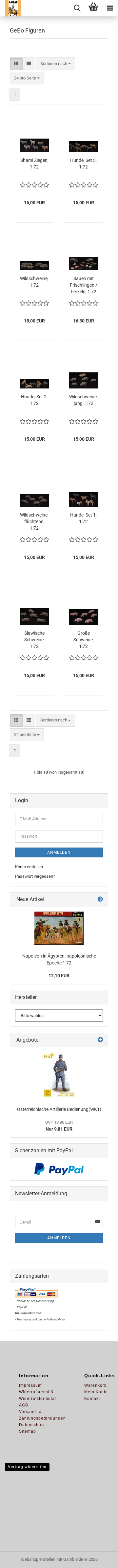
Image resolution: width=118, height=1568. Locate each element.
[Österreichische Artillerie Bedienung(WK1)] (59, 1075)
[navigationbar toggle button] (110, 8)
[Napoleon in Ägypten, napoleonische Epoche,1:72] (59, 928)
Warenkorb (95, 1385)
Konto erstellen (29, 866)
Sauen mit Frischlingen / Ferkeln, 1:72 (83, 285)
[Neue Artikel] (100, 899)
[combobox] (55, 63)
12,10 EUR (59, 975)
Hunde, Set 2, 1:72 (34, 400)
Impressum (30, 1385)
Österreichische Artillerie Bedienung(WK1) (59, 1109)
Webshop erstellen (38, 1559)
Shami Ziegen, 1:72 (34, 163)
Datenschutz (32, 1425)
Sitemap (27, 1431)
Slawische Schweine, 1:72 (34, 639)
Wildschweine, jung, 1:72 (83, 400)
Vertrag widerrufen (27, 1467)
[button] (16, 63)
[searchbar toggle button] (77, 8)
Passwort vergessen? (35, 876)
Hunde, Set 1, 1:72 (83, 518)
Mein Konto (96, 1392)
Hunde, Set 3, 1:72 (83, 163)
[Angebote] (100, 1040)
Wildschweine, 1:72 (34, 282)
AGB (23, 1405)
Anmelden (59, 852)
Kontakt (92, 1398)
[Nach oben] (100, 1558)
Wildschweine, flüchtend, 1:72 (34, 521)
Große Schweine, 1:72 (83, 639)
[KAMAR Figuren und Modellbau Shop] (10, 8)
